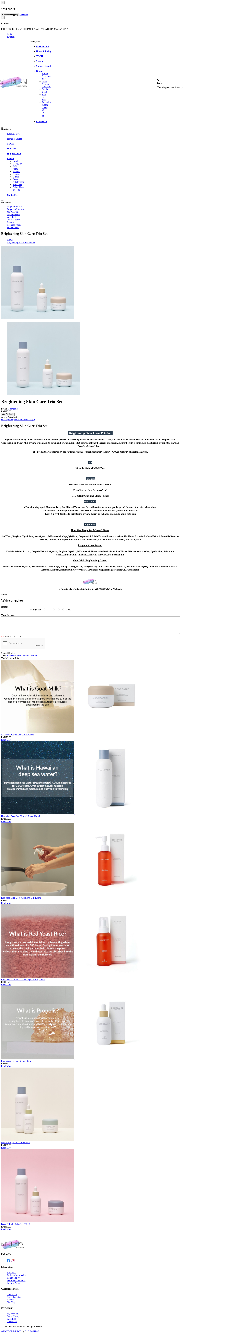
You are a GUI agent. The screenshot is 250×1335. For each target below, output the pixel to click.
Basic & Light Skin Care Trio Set (16, 1224)
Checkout (24, 14)
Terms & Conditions (16, 1280)
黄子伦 (43, 113)
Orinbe (45, 89)
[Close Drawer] (2, 127)
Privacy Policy (13, 1283)
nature (34, 655)
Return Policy (13, 1278)
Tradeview (47, 102)
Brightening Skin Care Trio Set (21, 242)
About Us (11, 1272)
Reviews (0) (29, 419)
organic (26, 655)
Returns (10, 222)
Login (9, 34)
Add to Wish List (9, 417)
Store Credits (13, 227)
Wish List (11, 217)
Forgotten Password (16, 209)
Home (10, 240)
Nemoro (45, 84)
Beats (44, 92)
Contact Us (12, 1294)
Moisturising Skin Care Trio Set (15, 1142)
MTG (44, 81)
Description (6, 419)
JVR (44, 79)
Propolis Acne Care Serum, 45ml (16, 1061)
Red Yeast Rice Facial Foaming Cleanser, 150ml (23, 979)
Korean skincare (14, 655)
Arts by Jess (44, 97)
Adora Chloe (45, 106)
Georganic (47, 76)
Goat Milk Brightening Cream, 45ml (17, 734)
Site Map (11, 1302)
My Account (12, 212)
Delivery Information (16, 1275)
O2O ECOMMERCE (11, 1331)
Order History (13, 219)
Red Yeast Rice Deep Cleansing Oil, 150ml (21, 898)
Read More (6, 740)
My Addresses (13, 214)
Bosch (45, 73)
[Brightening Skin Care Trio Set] (37, 318)
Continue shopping (10, 14)
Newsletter (12, 1321)
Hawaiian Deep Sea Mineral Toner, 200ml (20, 816)
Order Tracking (14, 1297)
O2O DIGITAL (32, 1331)
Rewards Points (14, 225)
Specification (18, 419)
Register (10, 36)
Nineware (46, 86)
